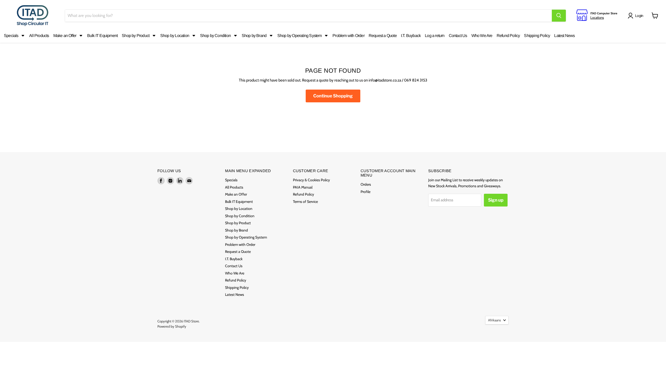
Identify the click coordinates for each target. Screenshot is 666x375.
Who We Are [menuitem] (481, 35)
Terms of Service (305, 201)
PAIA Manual (302, 187)
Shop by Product (238, 223)
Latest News (234, 294)
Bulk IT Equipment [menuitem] (102, 35)
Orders (366, 184)
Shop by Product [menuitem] (135, 35)
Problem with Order (240, 244)
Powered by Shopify (171, 326)
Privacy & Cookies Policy (311, 180)
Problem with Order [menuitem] (348, 35)
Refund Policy (235, 280)
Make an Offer (236, 194)
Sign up (495, 200)
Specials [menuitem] (11, 35)
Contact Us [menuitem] (458, 35)
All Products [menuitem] (39, 35)
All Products (234, 187)
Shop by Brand (236, 230)
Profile (365, 191)
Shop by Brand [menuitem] (254, 35)
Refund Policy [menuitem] (508, 35)
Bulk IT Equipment (239, 201)
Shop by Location (238, 208)
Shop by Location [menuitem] (174, 35)
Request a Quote (238, 251)
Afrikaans (494, 320)
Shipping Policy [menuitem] (537, 35)
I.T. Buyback (233, 259)
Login (639, 16)
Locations (597, 17)
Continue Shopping (333, 95)
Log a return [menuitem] (434, 35)
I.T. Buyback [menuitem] (411, 35)
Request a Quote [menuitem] (383, 35)
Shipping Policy (237, 287)
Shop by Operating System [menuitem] (299, 35)
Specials (231, 180)
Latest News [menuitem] (564, 35)
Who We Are (234, 273)
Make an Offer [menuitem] (64, 35)
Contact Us (233, 266)
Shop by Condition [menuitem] (215, 35)
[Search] (559, 16)
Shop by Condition (239, 216)
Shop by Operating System (246, 237)
